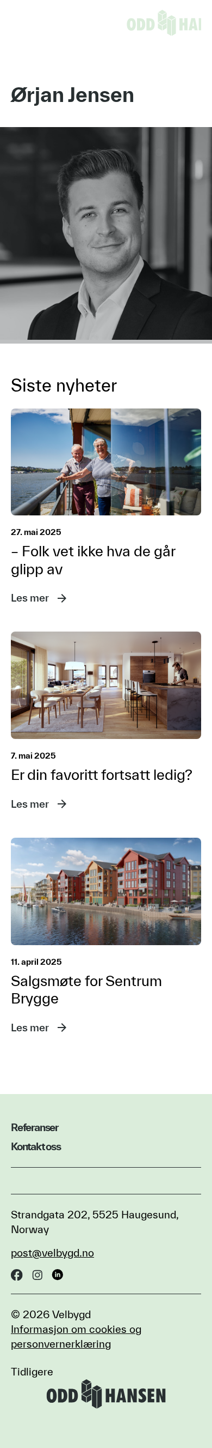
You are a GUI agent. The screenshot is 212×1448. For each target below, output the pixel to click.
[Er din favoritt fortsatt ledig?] (106, 685)
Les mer (30, 598)
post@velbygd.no (52, 1253)
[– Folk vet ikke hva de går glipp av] (106, 462)
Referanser (34, 1127)
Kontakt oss (36, 1146)
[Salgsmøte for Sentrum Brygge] (106, 891)
